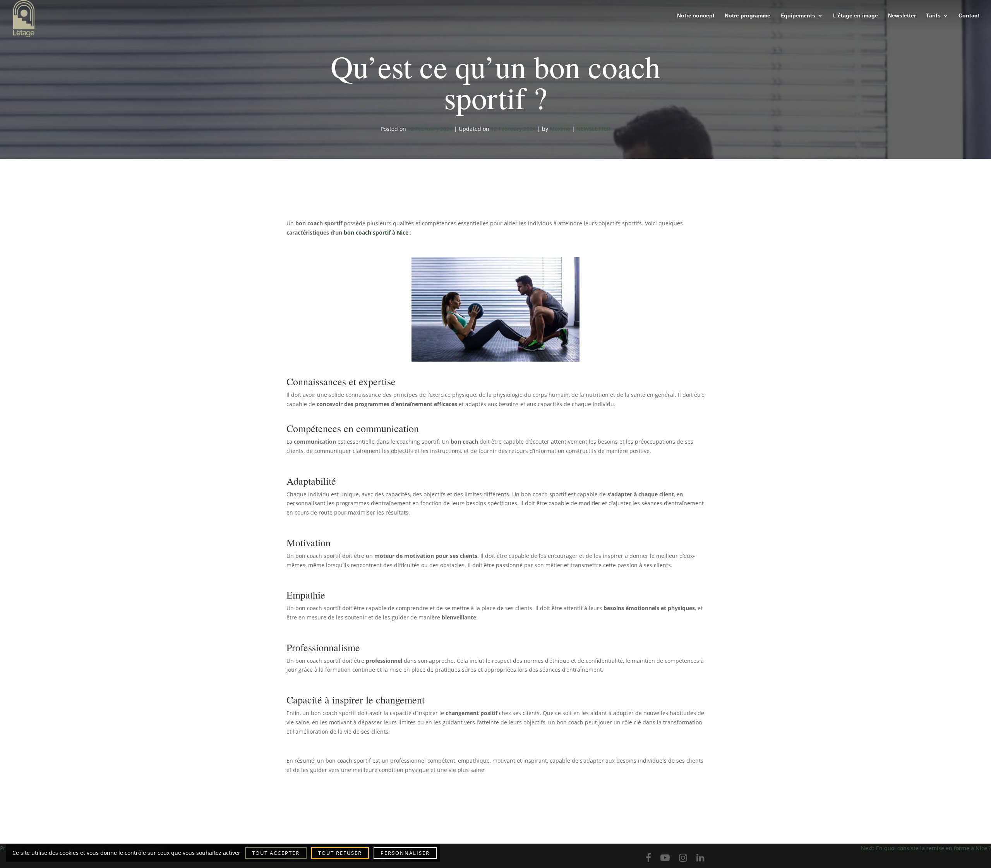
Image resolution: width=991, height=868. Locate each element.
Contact (968, 16)
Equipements (797, 16)
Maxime (560, 128)
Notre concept (696, 16)
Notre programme (747, 16)
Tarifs (933, 16)
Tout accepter (276, 852)
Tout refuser (340, 852)
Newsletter (902, 16)
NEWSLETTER (593, 128)
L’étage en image (855, 16)
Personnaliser (405, 852)
